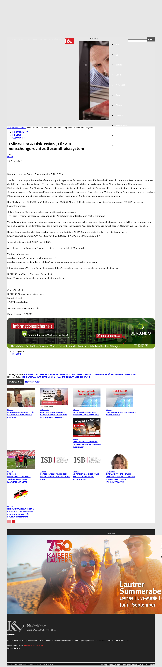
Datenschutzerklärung (50, 39)
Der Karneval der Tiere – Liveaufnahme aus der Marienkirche (56, 377)
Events (22, 39)
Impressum (32, 39)
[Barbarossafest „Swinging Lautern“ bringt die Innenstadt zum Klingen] (86, 436)
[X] (20, 164)
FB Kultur (76, 439)
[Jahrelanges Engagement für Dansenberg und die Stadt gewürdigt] (21, 406)
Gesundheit (121, 125)
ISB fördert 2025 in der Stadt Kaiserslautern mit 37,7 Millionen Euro (86, 476)
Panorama (120, 146)
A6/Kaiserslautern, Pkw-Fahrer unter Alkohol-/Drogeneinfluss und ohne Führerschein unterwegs (79, 374)
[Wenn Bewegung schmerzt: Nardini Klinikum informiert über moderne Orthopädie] (54, 406)
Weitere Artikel (15, 382)
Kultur (119, 135)
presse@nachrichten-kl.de (33, 645)
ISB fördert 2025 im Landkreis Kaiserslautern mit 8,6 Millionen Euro (55, 476)
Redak (10, 157)
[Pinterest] (30, 164)
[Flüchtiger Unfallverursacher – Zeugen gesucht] (119, 406)
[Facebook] (11, 164)
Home (14, 39)
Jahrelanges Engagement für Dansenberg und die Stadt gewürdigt (20, 415)
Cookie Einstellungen (110, 665)
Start (9, 127)
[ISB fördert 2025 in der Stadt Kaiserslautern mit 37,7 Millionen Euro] (86, 468)
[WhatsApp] (39, 164)
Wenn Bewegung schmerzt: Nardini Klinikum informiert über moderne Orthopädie (53, 415)
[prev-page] (9, 521)
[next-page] (13, 521)
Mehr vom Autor (32, 382)
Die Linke (16, 354)
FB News (16, 135)
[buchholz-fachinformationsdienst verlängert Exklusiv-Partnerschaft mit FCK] (21, 468)
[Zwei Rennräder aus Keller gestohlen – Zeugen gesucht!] (86, 406)
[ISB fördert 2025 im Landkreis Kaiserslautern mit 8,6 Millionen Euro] (54, 468)
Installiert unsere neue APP (118, 640)
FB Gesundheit (19, 127)
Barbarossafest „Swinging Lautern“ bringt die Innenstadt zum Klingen (87, 444)
